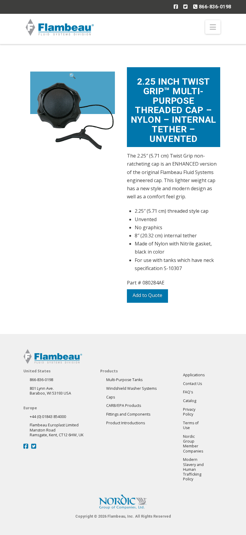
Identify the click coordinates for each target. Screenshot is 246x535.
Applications (194, 374)
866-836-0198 (214, 7)
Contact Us (192, 383)
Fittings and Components (128, 414)
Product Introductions (125, 422)
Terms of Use (191, 425)
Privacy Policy (189, 412)
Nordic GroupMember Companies (193, 444)
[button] (212, 27)
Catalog (189, 400)
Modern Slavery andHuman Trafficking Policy (193, 469)
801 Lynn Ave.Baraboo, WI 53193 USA (50, 391)
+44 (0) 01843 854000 (48, 416)
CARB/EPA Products (123, 405)
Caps (110, 397)
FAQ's (188, 392)
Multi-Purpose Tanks (124, 379)
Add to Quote (147, 295)
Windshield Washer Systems (131, 388)
